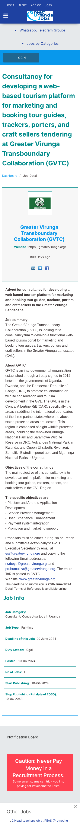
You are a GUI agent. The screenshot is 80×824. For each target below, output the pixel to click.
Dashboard (9, 175)
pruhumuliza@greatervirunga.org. (30, 569)
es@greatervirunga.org (22, 553)
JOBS (48, 5)
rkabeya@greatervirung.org (26, 564)
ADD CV (36, 5)
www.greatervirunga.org (37, 579)
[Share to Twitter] (40, 268)
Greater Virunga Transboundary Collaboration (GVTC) (39, 233)
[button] (40, 30)
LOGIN (21, 57)
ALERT (23, 5)
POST (10, 5)
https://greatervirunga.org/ (47, 247)
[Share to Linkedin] (33, 268)
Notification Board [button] (22, 737)
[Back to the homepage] (40, 16)
